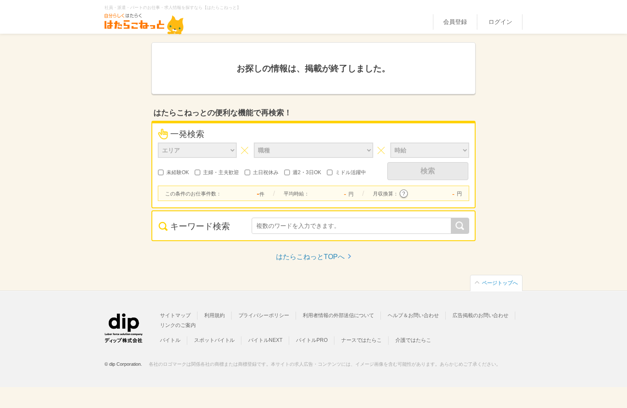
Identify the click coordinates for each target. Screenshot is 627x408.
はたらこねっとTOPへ (310, 256)
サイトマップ (175, 315)
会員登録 (455, 21)
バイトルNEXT (265, 340)
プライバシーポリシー (264, 315)
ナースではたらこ (361, 340)
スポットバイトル (214, 340)
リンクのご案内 (178, 325)
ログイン (500, 21)
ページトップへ (500, 283)
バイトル (170, 340)
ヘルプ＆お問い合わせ (413, 315)
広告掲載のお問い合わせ (480, 315)
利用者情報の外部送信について (338, 315)
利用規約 (214, 315)
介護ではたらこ (413, 340)
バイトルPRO (312, 340)
